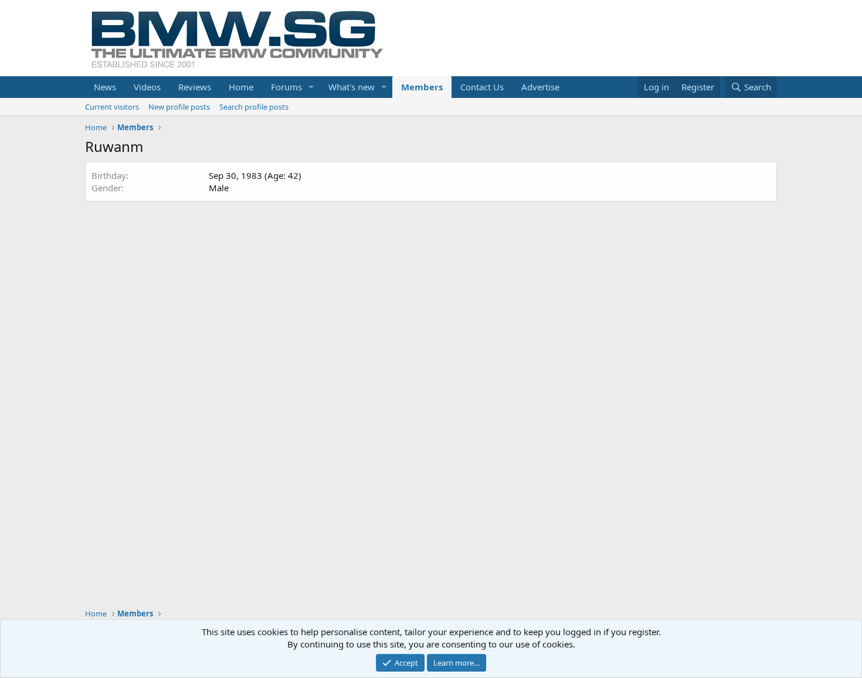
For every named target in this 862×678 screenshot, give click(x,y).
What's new (351, 87)
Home (241, 87)
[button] (311, 87)
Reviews (194, 87)
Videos (147, 87)
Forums (286, 87)
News (105, 87)
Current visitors (112, 106)
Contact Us (482, 87)
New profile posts (179, 106)
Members (422, 87)
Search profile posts (254, 106)
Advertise (540, 87)
